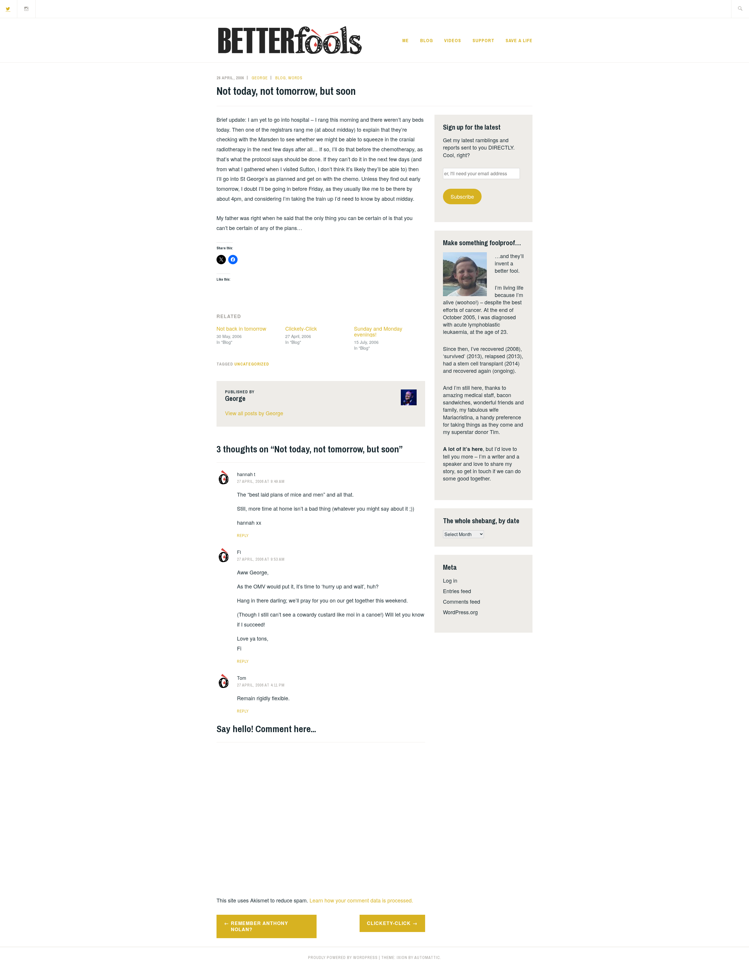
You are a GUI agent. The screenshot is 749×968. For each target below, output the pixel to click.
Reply (243, 535)
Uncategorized (251, 364)
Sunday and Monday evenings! (378, 331)
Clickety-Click (301, 328)
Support (483, 40)
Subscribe (462, 196)
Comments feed (461, 601)
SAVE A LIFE (519, 40)
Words (295, 77)
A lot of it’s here (463, 449)
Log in (450, 580)
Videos (452, 40)
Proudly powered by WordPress (343, 957)
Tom (241, 677)
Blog (426, 40)
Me (405, 40)
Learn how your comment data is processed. (361, 900)
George (260, 77)
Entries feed (457, 591)
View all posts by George (254, 413)
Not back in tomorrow (241, 328)
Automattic (427, 957)
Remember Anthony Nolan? (259, 926)
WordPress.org (460, 612)
